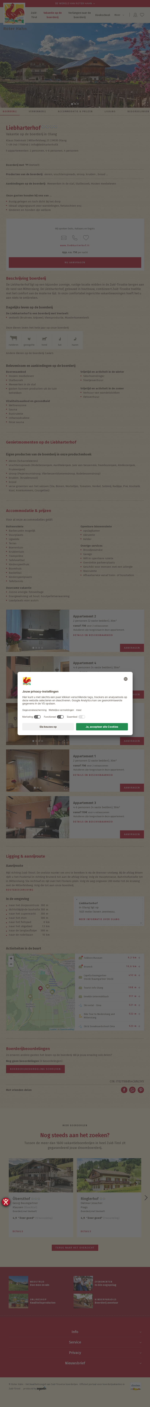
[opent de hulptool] (6, 1202)
